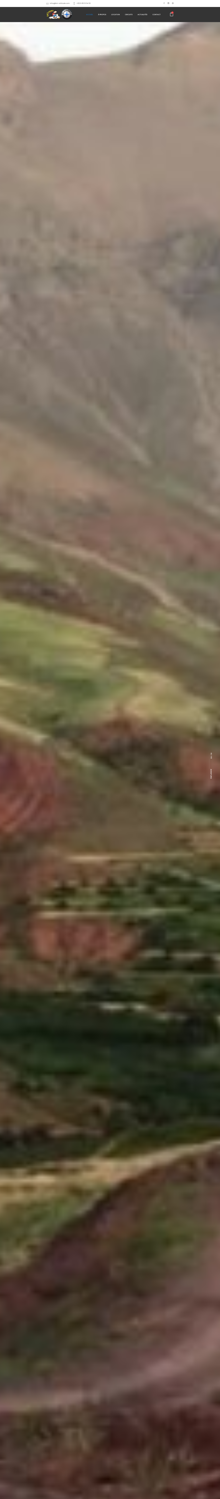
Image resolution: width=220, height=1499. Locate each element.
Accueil (89, 14)
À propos (102, 14)
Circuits (128, 14)
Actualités (142, 14)
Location (115, 14)
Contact (156, 14)
